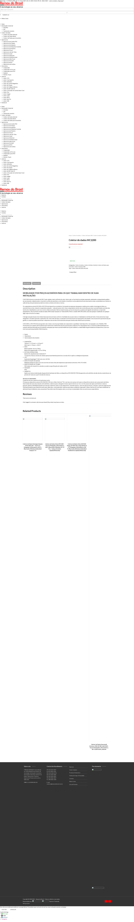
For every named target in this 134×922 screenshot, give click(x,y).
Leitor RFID (6, 97)
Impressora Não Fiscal (9, 59)
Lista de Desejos (73, 784)
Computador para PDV (9, 71)
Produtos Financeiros (74, 772)
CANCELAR (13, 909)
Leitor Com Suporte (8, 80)
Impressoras (4, 39)
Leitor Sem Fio (7, 99)
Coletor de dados (5, 32)
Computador (6, 67)
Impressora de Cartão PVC (10, 41)
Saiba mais (26, 779)
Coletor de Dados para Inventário (12, 38)
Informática (4, 66)
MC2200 (86, 268)
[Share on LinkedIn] (77, 274)
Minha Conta (72, 781)
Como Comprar (73, 769)
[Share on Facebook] (69, 274)
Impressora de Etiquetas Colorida (12, 46)
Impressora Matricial (8, 55)
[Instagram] (109, 901)
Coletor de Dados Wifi (87, 235)
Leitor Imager (7, 94)
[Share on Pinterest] (79, 274)
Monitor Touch (7, 74)
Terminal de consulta (8, 31)
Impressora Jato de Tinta (9, 52)
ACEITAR (4, 909)
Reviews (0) (36, 283)
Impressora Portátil (8, 60)
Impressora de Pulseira (9, 48)
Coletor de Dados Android (10, 34)
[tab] (26, 283)
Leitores (3, 76)
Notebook (4, 102)
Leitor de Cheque (7, 85)
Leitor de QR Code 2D (9, 88)
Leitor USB (6, 101)
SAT (4, 29)
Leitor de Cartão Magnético (10, 83)
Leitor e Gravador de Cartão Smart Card (13, 90)
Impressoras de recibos (9, 64)
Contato (3, 196)
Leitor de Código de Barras (10, 87)
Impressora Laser (7, 53)
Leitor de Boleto (7, 81)
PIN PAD (5, 27)
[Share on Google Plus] (74, 274)
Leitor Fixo (6, 92)
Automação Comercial (7, 25)
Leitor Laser (6, 95)
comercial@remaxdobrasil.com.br (55, 784)
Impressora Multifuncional (10, 57)
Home (3, 24)
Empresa (3, 195)
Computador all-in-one (9, 69)
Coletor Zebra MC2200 (77, 268)
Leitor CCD (6, 78)
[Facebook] (106, 901)
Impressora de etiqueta (9, 45)
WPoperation (26, 903)
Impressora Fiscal (8, 50)
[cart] (133, 228)
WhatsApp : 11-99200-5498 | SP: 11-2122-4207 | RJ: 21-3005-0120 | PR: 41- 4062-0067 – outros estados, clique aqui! (32, 1)
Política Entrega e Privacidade (76, 775)
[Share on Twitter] (72, 274)
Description (27, 283)
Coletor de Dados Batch (9, 36)
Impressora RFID (7, 62)
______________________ (6, 198)
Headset (5, 73)
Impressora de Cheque (9, 43)
